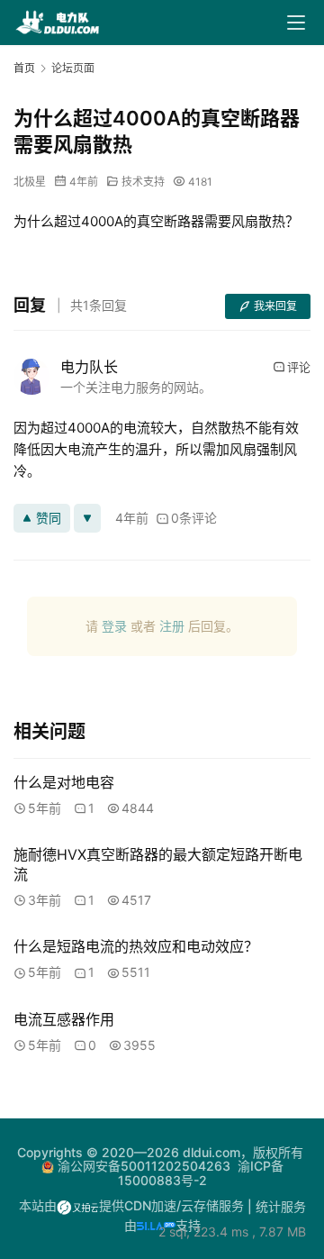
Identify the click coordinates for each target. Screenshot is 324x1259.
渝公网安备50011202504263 (144, 1165)
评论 (298, 367)
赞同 (48, 517)
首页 (24, 68)
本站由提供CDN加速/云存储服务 (131, 1205)
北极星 (30, 181)
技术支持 (143, 181)
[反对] (87, 518)
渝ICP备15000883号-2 (201, 1173)
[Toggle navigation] (296, 22)
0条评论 (194, 517)
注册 (171, 626)
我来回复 (275, 306)
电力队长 (89, 367)
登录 (114, 626)
